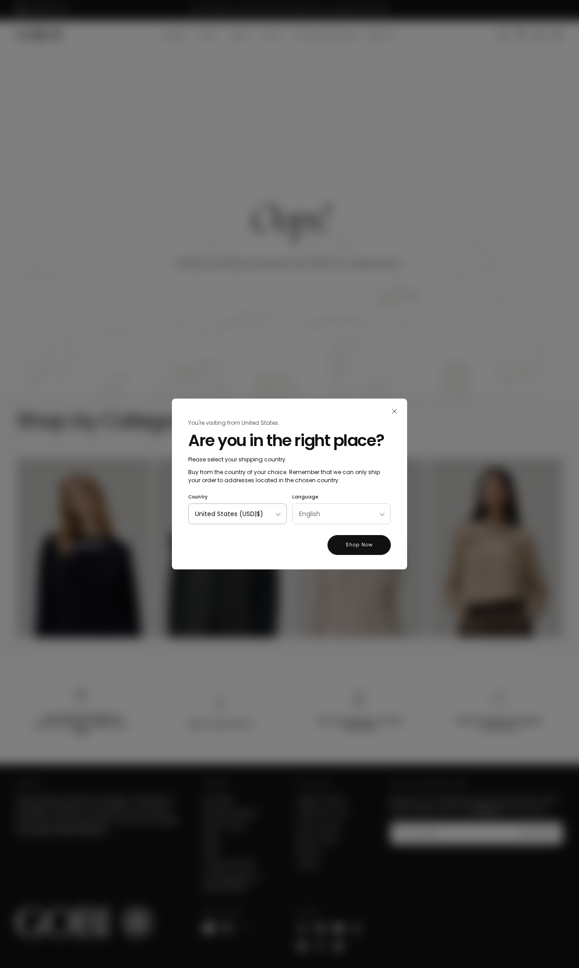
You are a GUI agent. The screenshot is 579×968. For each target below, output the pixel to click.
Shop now (359, 544)
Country (198, 496)
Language (305, 496)
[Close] (394, 411)
